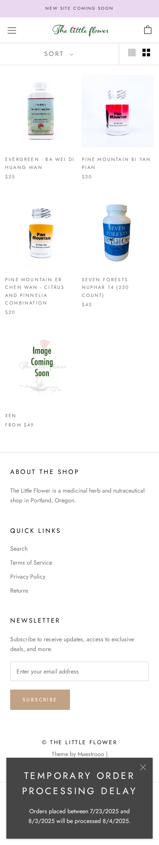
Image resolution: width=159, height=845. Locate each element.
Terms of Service (31, 562)
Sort (55, 53)
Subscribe (40, 700)
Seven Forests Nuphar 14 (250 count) (106, 287)
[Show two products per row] (146, 52)
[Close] (143, 767)
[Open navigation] (12, 30)
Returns (19, 590)
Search (19, 548)
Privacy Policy (27, 576)
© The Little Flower (79, 742)
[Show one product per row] (132, 52)
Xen (11, 415)
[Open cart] (147, 30)
